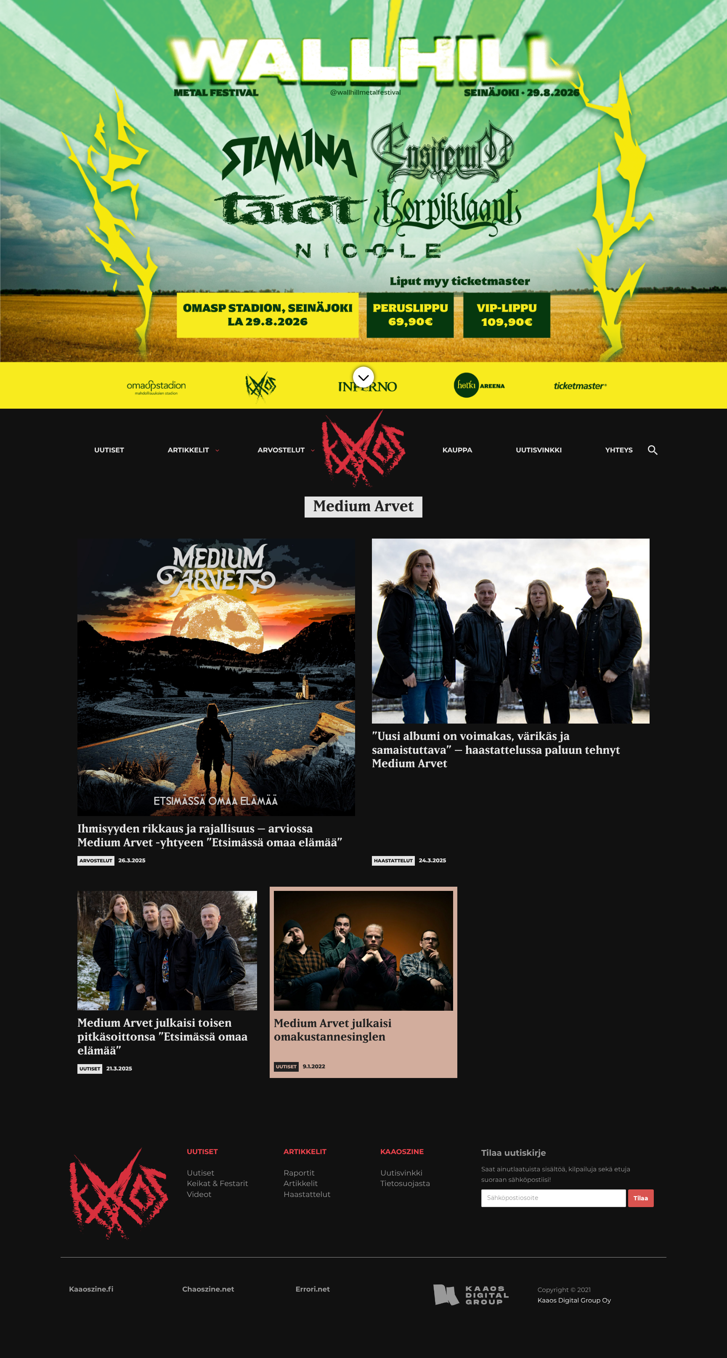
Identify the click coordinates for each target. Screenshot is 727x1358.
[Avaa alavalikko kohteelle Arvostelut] (313, 450)
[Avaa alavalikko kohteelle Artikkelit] (217, 450)
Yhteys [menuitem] (619, 450)
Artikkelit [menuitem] (188, 450)
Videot (199, 1194)
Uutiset (201, 1173)
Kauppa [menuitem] (457, 450)
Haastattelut (307, 1194)
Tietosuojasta (405, 1183)
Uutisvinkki (401, 1173)
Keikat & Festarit (217, 1183)
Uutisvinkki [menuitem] (539, 450)
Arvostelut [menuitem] (281, 450)
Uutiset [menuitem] (109, 450)
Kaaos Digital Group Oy (574, 1300)
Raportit (299, 1173)
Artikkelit (301, 1183)
